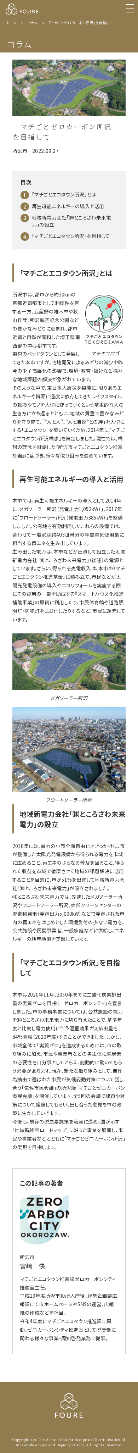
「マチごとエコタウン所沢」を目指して (71, 235)
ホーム (11, 22)
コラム (33, 22)
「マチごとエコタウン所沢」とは (64, 194)
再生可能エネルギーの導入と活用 (68, 206)
